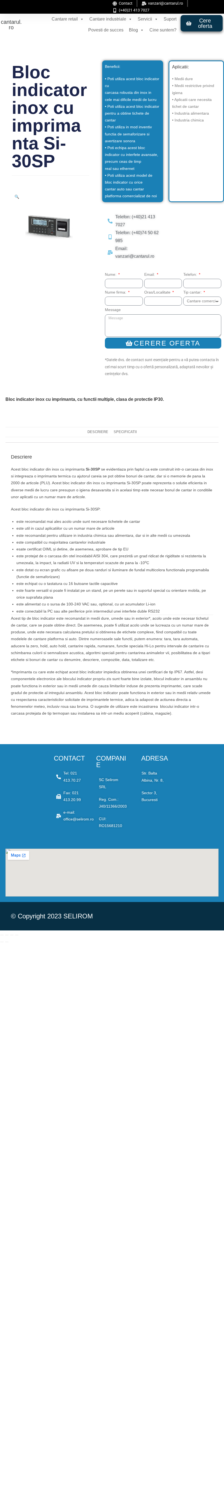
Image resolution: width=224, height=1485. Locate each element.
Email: (150, 274)
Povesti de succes (105, 30)
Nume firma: (116, 292)
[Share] (12, 935)
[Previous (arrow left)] (2, 941)
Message (113, 310)
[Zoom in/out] (2, 935)
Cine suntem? (162, 30)
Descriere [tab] (97, 432)
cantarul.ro (11, 24)
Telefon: (190, 274)
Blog (133, 30)
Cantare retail (65, 19)
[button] (16, 197)
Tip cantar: (193, 292)
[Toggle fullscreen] (7, 935)
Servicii (145, 19)
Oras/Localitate (158, 292)
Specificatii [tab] (125, 432)
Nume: (111, 274)
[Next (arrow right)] (7, 941)
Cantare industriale (107, 19)
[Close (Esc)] (17, 935)
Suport (170, 19)
